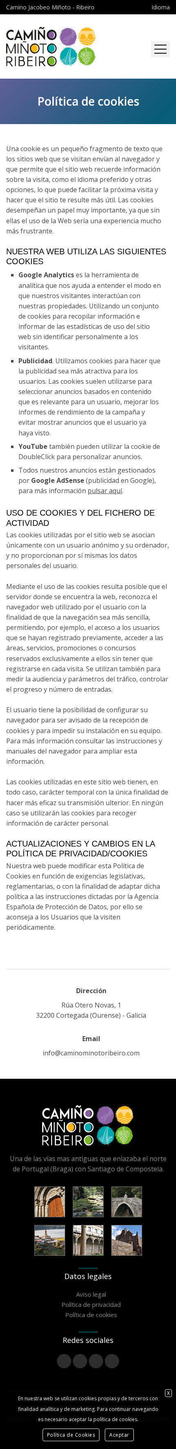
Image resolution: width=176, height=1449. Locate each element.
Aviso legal (91, 1294)
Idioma (160, 7)
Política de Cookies (71, 1434)
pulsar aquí (105, 490)
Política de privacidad (91, 1304)
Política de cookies (91, 1315)
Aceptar (119, 1434)
